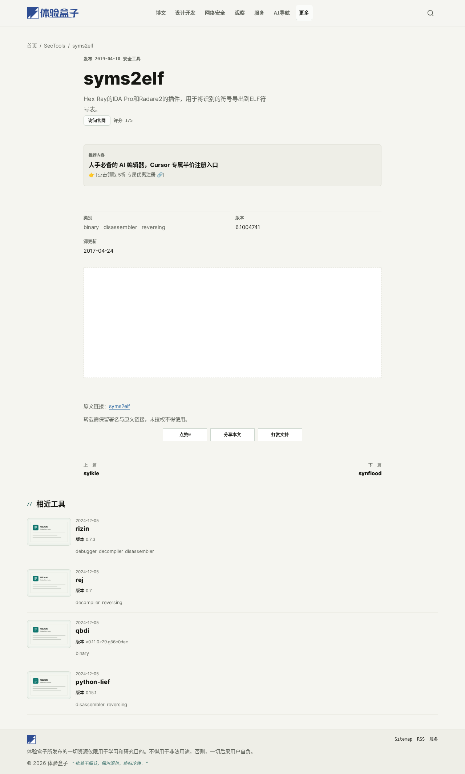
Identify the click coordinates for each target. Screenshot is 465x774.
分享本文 (232, 434)
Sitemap (403, 739)
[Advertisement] (232, 323)
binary (91, 227)
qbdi (82, 630)
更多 (304, 13)
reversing (153, 227)
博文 (161, 13)
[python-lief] (49, 685)
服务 (259, 13)
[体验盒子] (52, 13)
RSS (421, 739)
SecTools (54, 45)
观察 (240, 13)
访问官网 (97, 120)
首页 (32, 45)
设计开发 (185, 13)
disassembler (120, 227)
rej (80, 579)
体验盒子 (58, 763)
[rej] (49, 583)
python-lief (93, 681)
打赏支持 (280, 434)
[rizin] (49, 532)
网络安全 (215, 13)
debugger (86, 551)
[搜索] (430, 13)
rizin (82, 528)
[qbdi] (49, 634)
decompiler (111, 551)
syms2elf (119, 406)
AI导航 (282, 13)
